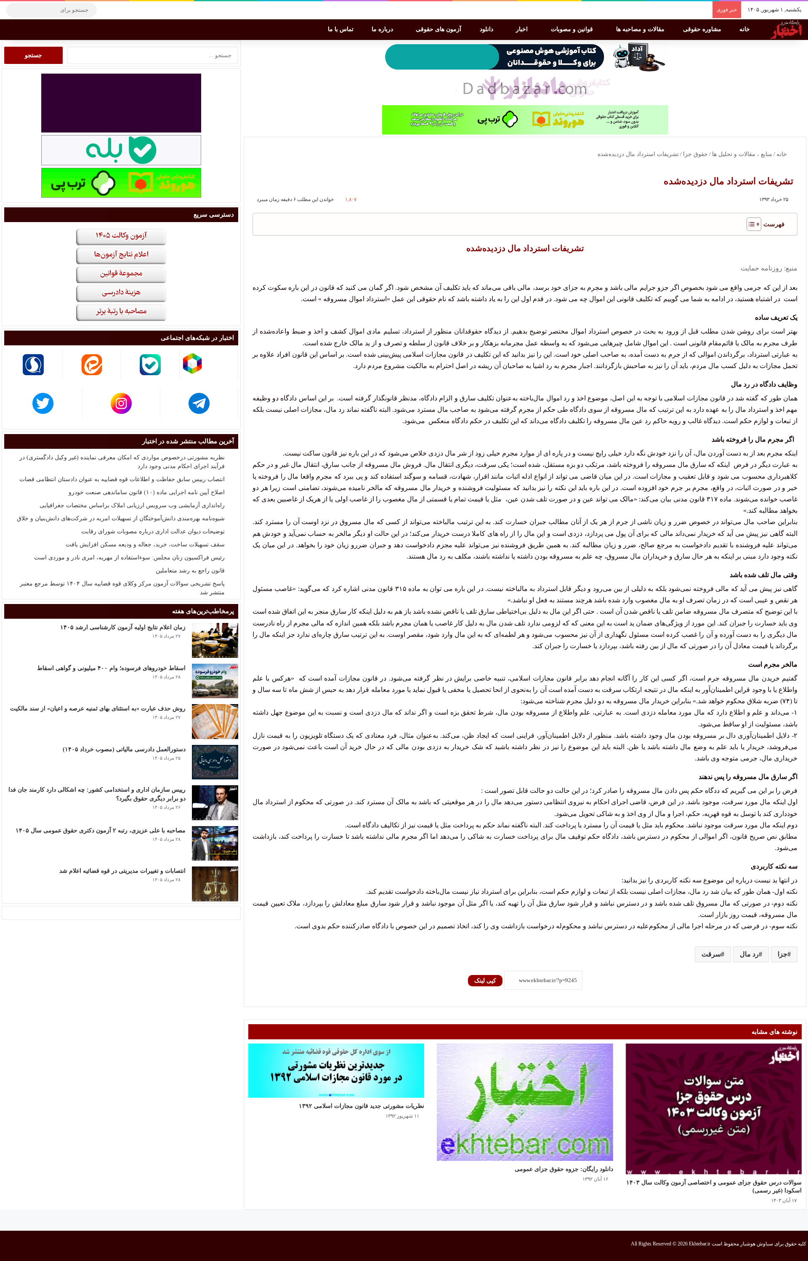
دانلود (487, 29)
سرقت (711, 954)
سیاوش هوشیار (756, 1244)
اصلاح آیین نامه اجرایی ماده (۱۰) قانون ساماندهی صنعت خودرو (147, 492)
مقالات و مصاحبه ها (641, 29)
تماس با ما (341, 29)
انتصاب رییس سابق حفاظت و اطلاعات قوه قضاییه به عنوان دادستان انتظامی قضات (122, 479)
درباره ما (383, 29)
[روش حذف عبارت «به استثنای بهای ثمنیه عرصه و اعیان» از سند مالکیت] (215, 721)
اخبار (522, 29)
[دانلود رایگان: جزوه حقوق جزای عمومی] (525, 1102)
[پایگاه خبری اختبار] (786, 29)
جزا (782, 954)
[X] (132, 10)
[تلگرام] (107, 10)
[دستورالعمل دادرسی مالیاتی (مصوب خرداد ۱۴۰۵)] (215, 762)
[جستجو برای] (14, 10)
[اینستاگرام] (120, 10)
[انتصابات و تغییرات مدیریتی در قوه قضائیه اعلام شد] (215, 883)
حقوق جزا (695, 154)
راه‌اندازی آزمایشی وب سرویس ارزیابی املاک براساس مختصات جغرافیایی (132, 505)
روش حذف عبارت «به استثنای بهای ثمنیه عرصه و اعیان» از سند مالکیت (98, 708)
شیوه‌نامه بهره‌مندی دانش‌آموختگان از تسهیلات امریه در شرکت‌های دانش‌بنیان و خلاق (121, 518)
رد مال (749, 954)
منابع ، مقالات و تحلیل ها (742, 154)
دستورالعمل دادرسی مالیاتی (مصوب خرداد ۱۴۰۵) (124, 749)
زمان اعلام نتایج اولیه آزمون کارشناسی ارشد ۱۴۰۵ (123, 627)
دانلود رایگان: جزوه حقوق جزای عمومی (564, 1169)
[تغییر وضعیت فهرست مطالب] (749, 224)
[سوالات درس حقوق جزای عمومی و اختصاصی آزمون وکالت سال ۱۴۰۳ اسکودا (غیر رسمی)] (714, 1109)
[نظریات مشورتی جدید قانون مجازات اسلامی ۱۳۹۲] (336, 1071)
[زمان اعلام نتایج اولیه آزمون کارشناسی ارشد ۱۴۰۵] (215, 640)
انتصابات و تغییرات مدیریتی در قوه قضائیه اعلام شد (122, 871)
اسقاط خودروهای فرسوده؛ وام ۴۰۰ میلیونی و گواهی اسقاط (111, 668)
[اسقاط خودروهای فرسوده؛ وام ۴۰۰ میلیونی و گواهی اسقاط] (215, 681)
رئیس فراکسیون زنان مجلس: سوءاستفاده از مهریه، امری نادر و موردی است (129, 557)
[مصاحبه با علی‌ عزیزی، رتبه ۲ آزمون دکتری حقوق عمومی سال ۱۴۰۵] (215, 843)
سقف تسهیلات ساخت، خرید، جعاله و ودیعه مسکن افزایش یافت (145, 544)
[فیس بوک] (145, 10)
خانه (745, 29)
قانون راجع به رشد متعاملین (190, 570)
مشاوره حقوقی (703, 29)
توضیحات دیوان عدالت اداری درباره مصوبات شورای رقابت (153, 531)
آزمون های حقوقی (439, 29)
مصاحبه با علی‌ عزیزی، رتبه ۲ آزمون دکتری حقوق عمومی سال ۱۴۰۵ (101, 830)
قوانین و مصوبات (573, 29)
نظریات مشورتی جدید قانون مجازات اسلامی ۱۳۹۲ (361, 1106)
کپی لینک (485, 981)
